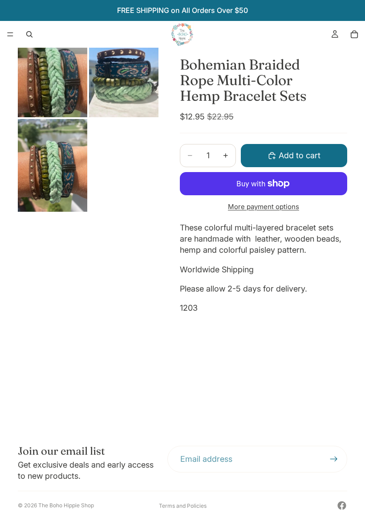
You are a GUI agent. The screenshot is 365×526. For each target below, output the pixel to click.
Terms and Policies (183, 505)
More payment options (263, 206)
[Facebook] (342, 505)
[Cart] (354, 34)
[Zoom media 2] (123, 82)
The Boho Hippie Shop (66, 505)
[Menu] (10, 34)
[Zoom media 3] (52, 165)
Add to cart (299, 155)
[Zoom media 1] (52, 82)
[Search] (29, 34)
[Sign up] (333, 459)
